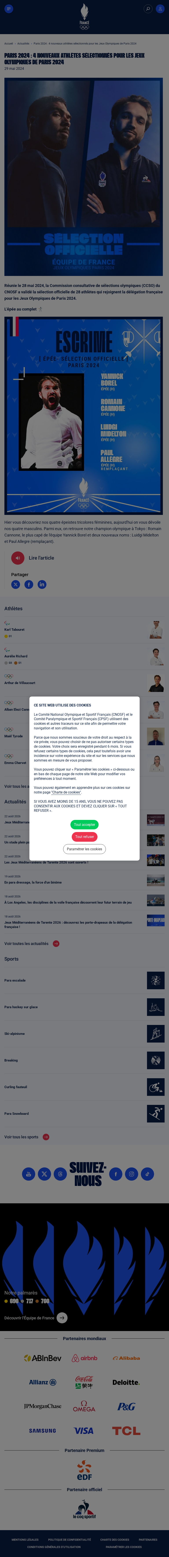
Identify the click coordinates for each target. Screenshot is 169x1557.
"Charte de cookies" (66, 792)
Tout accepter (84, 825)
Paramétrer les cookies (84, 849)
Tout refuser (84, 837)
